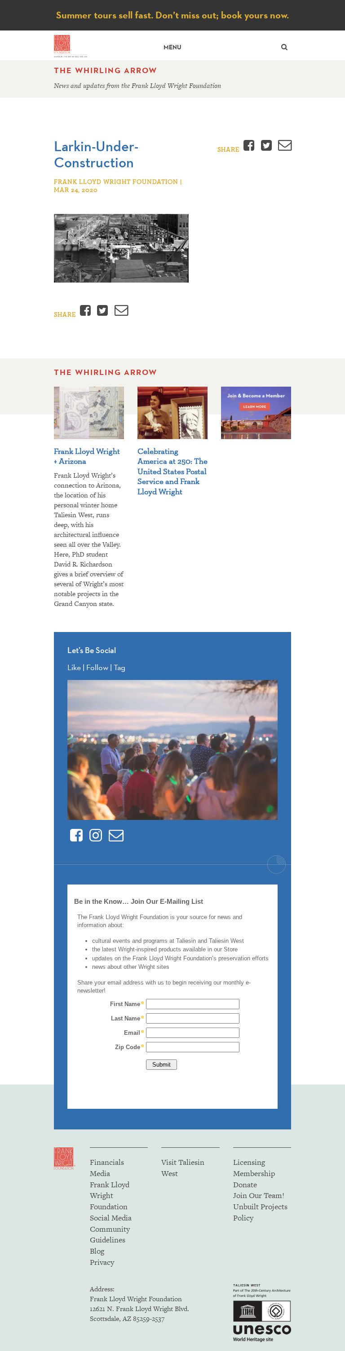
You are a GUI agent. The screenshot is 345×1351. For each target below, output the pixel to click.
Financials (107, 1162)
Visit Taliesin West (182, 1168)
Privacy (102, 1262)
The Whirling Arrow (105, 70)
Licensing (249, 1162)
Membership (254, 1173)
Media (100, 1173)
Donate (245, 1184)
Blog (97, 1251)
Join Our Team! (258, 1195)
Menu (172, 47)
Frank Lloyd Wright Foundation (109, 1195)
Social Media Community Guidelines (111, 1229)
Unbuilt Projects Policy (260, 1212)
